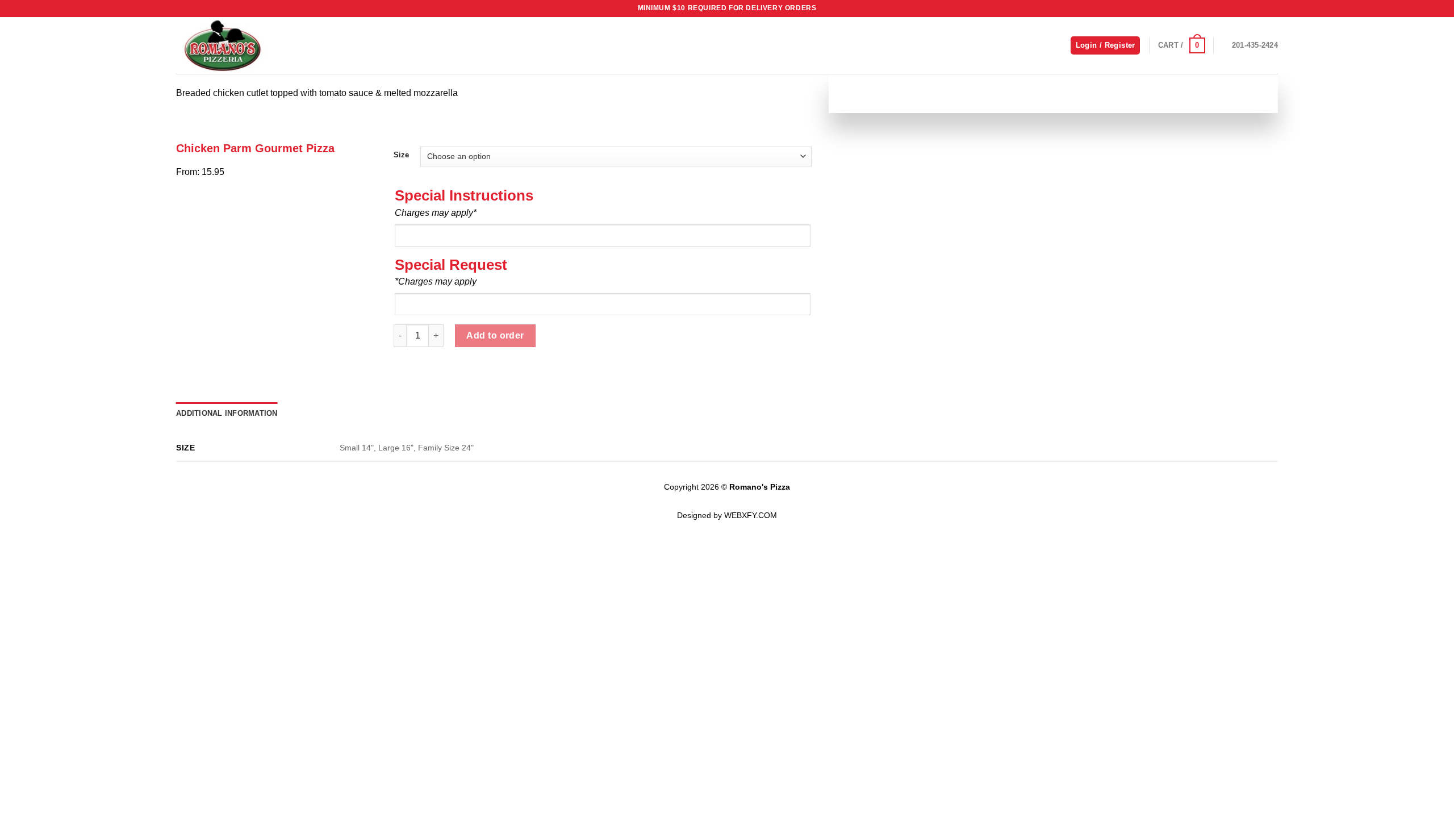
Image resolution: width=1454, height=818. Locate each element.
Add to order (495, 335)
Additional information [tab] (227, 413)
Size (401, 155)
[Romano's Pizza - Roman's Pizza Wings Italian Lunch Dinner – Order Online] (233, 45)
